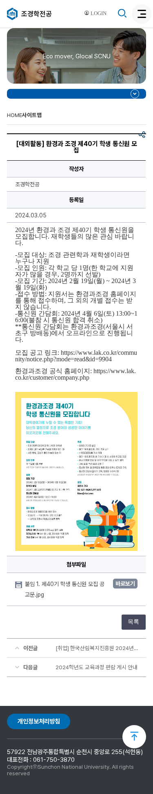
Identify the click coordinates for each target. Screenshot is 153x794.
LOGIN (97, 13)
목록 (133, 622)
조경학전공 (36, 14)
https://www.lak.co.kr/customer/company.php (75, 374)
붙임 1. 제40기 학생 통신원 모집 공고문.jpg (64, 589)
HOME (14, 115)
